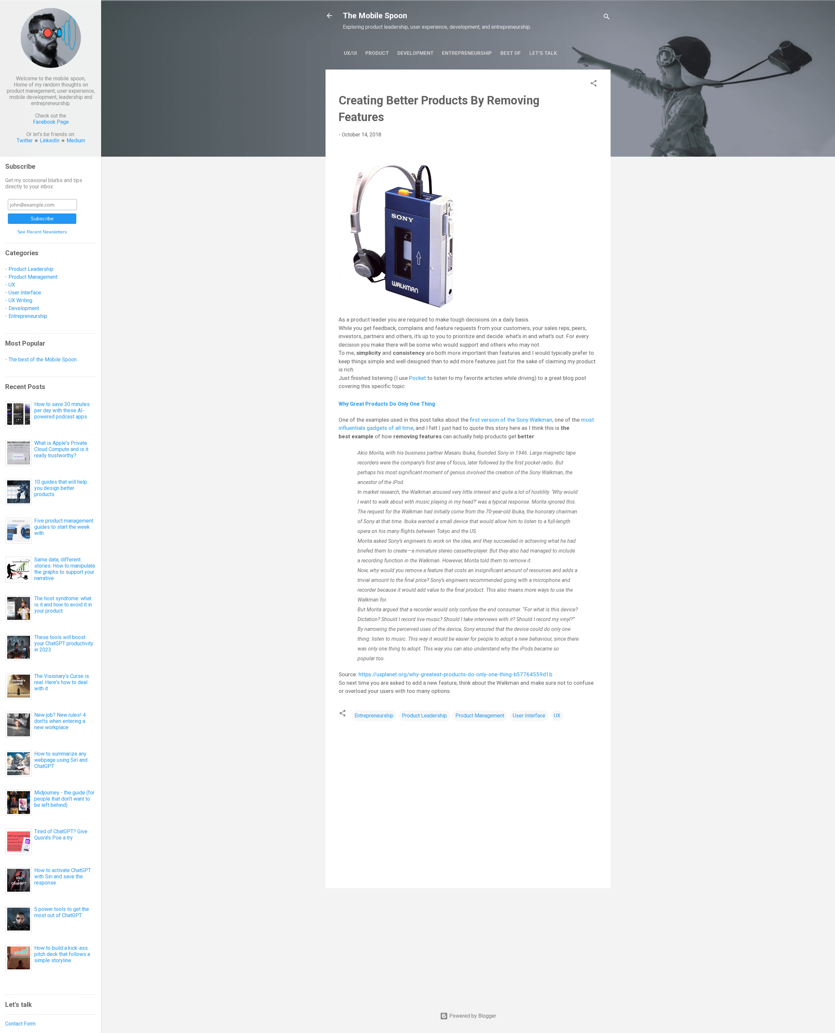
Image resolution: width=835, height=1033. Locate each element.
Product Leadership (424, 715)
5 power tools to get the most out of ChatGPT (61, 912)
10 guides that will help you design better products (60, 488)
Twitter (25, 140)
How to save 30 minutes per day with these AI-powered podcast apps (62, 410)
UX (557, 715)
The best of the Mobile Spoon (42, 359)
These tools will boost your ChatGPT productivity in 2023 (63, 643)
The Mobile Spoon (375, 15)
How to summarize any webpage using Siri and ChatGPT (60, 760)
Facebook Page (51, 122)
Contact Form (20, 1024)
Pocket (417, 378)
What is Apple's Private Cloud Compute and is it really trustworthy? (61, 449)
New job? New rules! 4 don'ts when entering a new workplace (60, 721)
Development (415, 53)
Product (377, 53)
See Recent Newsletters (42, 231)
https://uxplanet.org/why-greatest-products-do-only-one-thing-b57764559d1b (456, 674)
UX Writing (20, 300)
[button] (594, 84)
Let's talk (543, 53)
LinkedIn (49, 140)
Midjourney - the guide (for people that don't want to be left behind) (64, 799)
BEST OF (510, 53)
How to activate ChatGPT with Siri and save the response (62, 876)
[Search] (607, 18)
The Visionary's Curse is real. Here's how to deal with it (61, 682)
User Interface (529, 715)
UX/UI (350, 53)
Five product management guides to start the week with (63, 527)
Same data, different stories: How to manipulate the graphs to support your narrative (64, 568)
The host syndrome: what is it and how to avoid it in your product (63, 604)
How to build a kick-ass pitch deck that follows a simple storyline (62, 954)
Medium (76, 140)
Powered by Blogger (472, 1016)
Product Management (479, 715)
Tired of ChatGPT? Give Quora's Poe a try (60, 834)
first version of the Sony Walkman (511, 419)
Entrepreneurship (467, 53)
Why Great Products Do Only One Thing (387, 404)
